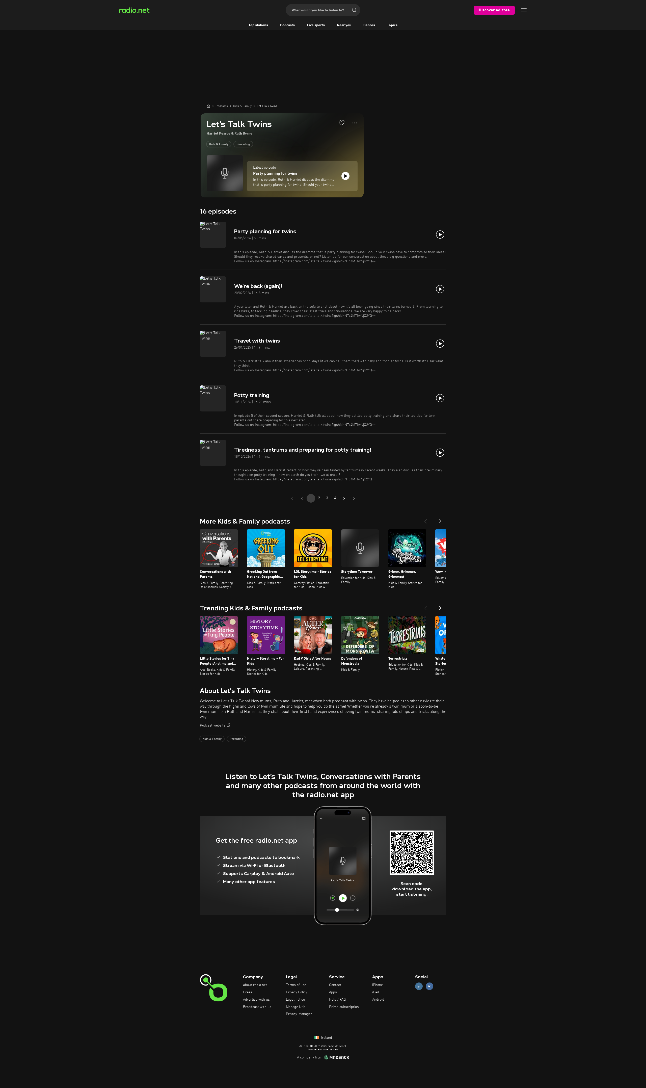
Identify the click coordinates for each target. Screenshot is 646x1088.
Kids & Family (218, 144)
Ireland (326, 1038)
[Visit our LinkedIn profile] (419, 986)
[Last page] (354, 499)
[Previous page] (302, 499)
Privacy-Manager (299, 1014)
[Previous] (425, 519)
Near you (344, 25)
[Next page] (344, 499)
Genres (369, 25)
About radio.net (255, 985)
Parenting (243, 144)
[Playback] (345, 176)
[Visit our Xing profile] (429, 986)
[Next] (440, 519)
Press (247, 992)
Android (378, 999)
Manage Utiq (296, 1007)
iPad (375, 992)
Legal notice (295, 999)
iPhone (377, 985)
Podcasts (287, 25)
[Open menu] (524, 10)
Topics (392, 25)
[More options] (355, 123)
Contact (335, 985)
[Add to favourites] (342, 123)
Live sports (316, 25)
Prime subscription (344, 1007)
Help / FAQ (337, 999)
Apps (333, 992)
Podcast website (212, 725)
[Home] (208, 106)
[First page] (292, 499)
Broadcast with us (257, 1007)
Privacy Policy (296, 992)
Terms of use (296, 985)
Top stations (258, 25)
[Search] (354, 10)
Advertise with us (256, 999)
